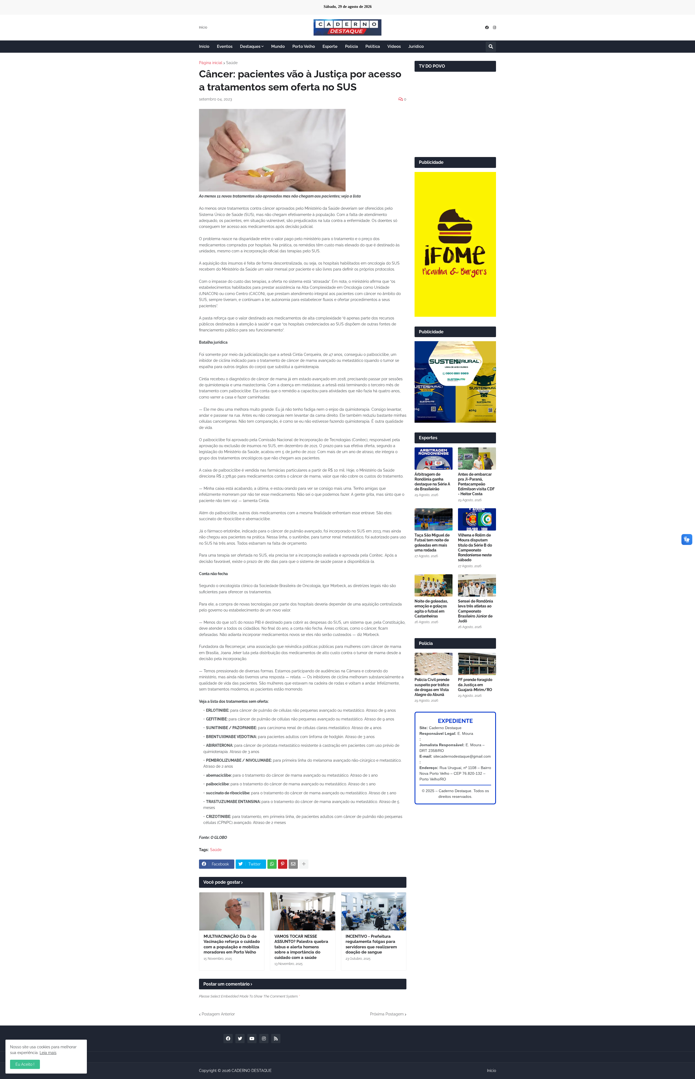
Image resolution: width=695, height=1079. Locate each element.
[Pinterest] (282, 864)
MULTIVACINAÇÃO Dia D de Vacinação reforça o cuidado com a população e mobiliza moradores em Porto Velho (232, 944)
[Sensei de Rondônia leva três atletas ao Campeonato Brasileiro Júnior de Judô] (477, 585)
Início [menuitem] (204, 46)
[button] (491, 47)
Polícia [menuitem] (351, 46)
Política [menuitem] (372, 46)
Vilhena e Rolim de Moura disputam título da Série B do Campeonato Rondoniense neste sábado (475, 547)
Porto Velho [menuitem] (303, 46)
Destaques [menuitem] (250, 46)
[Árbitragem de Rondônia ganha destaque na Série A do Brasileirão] (434, 458)
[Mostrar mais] (303, 864)
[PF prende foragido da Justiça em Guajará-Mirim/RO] (477, 664)
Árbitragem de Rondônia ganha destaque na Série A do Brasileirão (432, 481)
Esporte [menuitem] (330, 46)
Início (203, 27)
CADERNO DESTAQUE (252, 1070)
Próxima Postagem (387, 1014)
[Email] (293, 864)
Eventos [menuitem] (224, 46)
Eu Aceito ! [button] (24, 1064)
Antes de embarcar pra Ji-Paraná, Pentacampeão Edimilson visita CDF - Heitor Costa (476, 484)
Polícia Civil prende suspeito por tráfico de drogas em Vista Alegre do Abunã (432, 687)
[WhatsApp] (272, 864)
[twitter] (240, 1038)
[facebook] (487, 27)
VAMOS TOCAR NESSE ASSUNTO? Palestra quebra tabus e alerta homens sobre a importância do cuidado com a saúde (301, 947)
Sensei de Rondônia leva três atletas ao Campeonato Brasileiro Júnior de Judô (475, 611)
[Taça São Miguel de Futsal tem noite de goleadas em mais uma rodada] (434, 519)
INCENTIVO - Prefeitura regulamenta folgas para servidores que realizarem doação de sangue (371, 944)
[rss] (275, 1038)
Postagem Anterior (218, 1014)
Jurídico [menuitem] (416, 46)
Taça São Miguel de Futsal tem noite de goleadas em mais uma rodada (432, 542)
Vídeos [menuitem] (394, 46)
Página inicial (210, 63)
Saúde (232, 63)
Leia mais (48, 1052)
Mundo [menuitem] (278, 46)
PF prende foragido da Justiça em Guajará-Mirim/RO (475, 684)
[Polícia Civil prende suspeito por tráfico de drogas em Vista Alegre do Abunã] (434, 664)
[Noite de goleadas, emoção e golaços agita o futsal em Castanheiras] (434, 585)
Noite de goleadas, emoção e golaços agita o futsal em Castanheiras (431, 608)
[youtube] (252, 1038)
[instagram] (494, 27)
